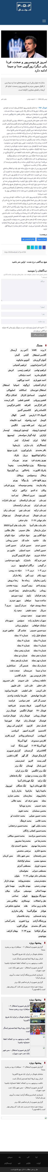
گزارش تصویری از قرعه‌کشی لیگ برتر (29, 982)
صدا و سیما (42, 239)
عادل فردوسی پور (28, 239)
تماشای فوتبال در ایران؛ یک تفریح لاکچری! (27, 954)
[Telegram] (28, 15)
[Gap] (29, 1157)
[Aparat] (24, 15)
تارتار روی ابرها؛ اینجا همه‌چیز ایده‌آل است (27, 959)
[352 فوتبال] (24, 6)
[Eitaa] (38, 1157)
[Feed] (20, 1163)
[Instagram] (19, 15)
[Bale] (21, 1157)
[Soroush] (11, 1157)
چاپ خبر (4, 99)
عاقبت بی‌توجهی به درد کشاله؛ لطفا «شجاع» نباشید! (24, 963)
